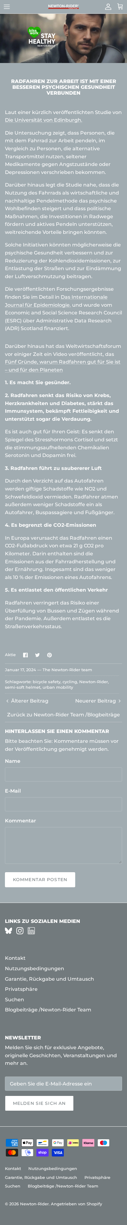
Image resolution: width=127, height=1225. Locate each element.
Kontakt (15, 958)
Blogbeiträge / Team (48, 1010)
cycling (70, 681)
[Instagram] (19, 930)
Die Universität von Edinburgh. (43, 120)
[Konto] (106, 7)
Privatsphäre (21, 989)
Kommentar (20, 821)
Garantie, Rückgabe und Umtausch (49, 979)
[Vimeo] (8, 930)
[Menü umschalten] (7, 7)
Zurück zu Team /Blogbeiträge (63, 715)
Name (12, 761)
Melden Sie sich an (39, 1103)
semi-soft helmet (22, 687)
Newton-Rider (93, 681)
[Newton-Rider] (63, 7)
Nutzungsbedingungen (34, 968)
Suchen (14, 999)
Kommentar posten (40, 879)
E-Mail (13, 791)
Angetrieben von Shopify (76, 1203)
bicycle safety (46, 681)
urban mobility (58, 687)
